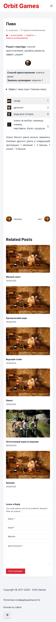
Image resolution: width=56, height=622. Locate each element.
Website (11, 536)
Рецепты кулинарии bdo (34, 30)
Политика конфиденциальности (21, 599)
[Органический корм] (28, 300)
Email (11, 527)
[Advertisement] (28, 180)
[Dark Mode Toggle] (7, 614)
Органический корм (16, 318)
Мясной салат (13, 277)
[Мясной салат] (28, 259)
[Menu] (51, 6)
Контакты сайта (12, 607)
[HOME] (7, 36)
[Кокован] (28, 465)
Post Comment (16, 571)
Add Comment (15, 546)
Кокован (10, 482)
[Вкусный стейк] (28, 341)
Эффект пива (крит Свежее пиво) (27, 89)
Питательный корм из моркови (22, 441)
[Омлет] (28, 382)
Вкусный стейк (14, 359)
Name (11, 519)
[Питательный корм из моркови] (28, 423)
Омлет (9, 400)
